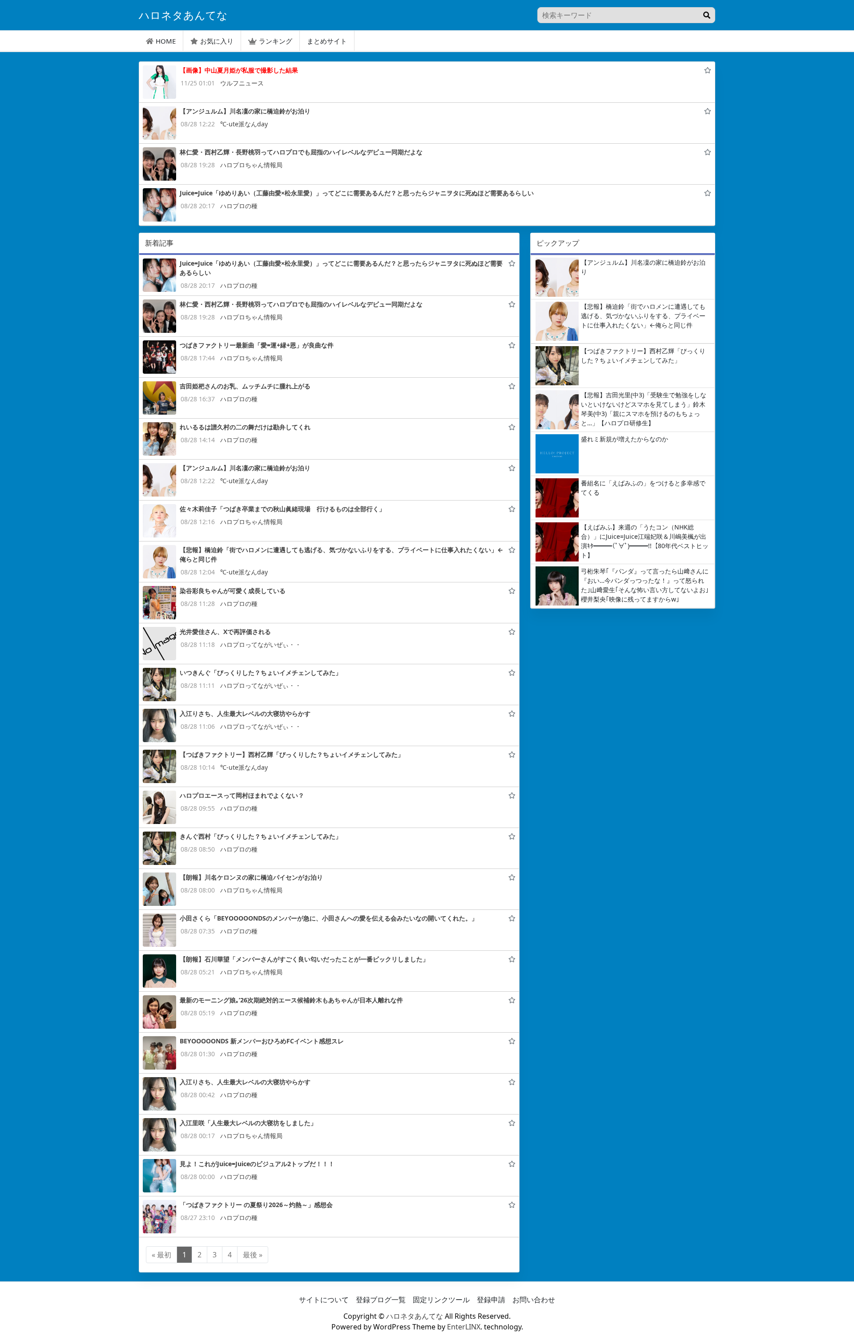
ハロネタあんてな (414, 1316)
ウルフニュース (242, 83)
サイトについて (324, 1300)
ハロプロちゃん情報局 (251, 165)
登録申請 (491, 1300)
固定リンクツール (441, 1300)
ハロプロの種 (239, 206)
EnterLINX (463, 1327)
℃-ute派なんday (244, 124)
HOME (166, 40)
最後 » (252, 1255)
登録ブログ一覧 (381, 1300)
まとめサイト (327, 40)
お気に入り (217, 40)
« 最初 (161, 1255)
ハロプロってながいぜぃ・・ (260, 644)
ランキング (275, 40)
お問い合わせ (533, 1300)
